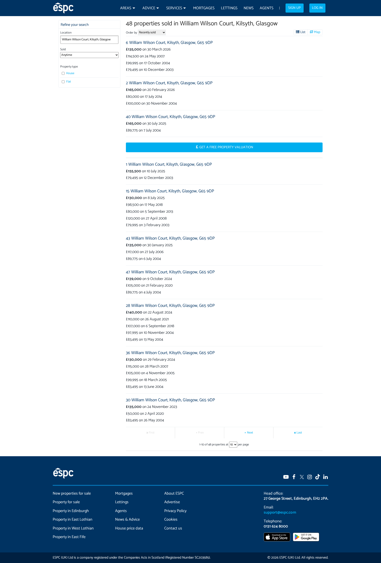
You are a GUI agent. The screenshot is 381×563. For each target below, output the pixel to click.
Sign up (294, 8)
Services (174, 8)
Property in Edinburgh (71, 511)
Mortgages (204, 8)
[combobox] (89, 39)
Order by (131, 32)
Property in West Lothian (73, 528)
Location (65, 32)
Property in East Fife (69, 537)
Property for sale (66, 502)
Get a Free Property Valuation (226, 147)
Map (317, 32)
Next (250, 432)
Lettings (229, 8)
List (302, 32)
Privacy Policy (175, 511)
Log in (317, 8)
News (249, 8)
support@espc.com (280, 512)
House (69, 73)
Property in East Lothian (73, 519)
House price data (129, 528)
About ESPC (174, 493)
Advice (148, 8)
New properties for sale (72, 493)
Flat (68, 81)
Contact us (173, 528)
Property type (69, 66)
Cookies (170, 519)
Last (299, 432)
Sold (63, 49)
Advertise (172, 502)
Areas (125, 8)
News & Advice (127, 519)
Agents (266, 8)
